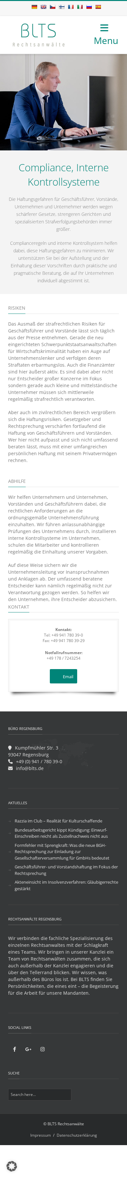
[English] (43, 6)
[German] (34, 6)
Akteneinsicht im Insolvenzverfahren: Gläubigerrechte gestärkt (66, 885)
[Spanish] (98, 6)
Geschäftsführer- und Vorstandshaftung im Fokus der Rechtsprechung (66, 870)
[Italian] (80, 6)
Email (68, 677)
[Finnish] (61, 6)
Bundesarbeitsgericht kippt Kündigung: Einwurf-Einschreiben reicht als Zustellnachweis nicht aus (61, 833)
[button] (11, 1166)
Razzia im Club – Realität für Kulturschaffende (58, 821)
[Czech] (52, 6)
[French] (71, 6)
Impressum (40, 1135)
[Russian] (89, 6)
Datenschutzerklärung (77, 1135)
